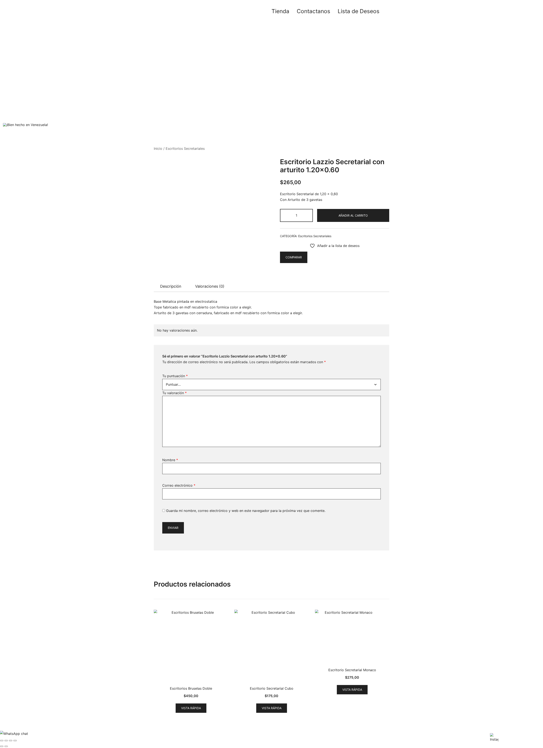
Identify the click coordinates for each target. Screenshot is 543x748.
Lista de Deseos (358, 11)
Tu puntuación (175, 376)
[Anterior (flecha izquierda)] (1, 746)
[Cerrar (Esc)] (15, 740)
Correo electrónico (178, 485)
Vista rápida (191, 708)
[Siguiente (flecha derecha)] (6, 746)
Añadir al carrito (353, 215)
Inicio (158, 148)
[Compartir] (10, 740)
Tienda (280, 11)
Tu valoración (174, 393)
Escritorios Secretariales (185, 148)
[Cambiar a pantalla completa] (6, 740)
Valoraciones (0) (209, 286)
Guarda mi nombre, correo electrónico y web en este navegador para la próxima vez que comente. (245, 510)
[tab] (171, 286)
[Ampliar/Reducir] (1, 740)
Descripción (170, 286)
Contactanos (313, 11)
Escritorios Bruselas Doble (191, 688)
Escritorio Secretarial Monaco (352, 670)
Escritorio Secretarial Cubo (271, 688)
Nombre (170, 460)
